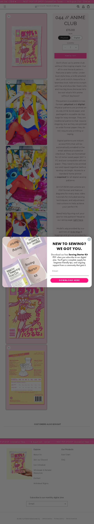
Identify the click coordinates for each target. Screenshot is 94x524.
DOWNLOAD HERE (69, 280)
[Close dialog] (89, 239)
